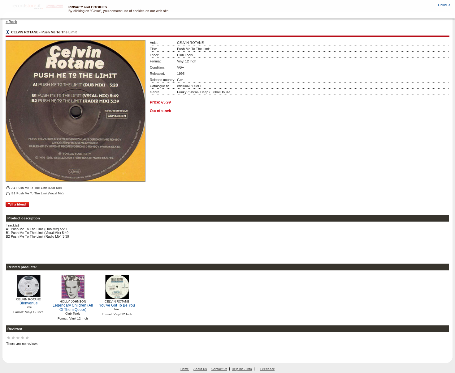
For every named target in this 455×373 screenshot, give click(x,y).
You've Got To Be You (117, 305)
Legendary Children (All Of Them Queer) (73, 307)
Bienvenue (29, 303)
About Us (200, 369)
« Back (11, 22)
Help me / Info (242, 369)
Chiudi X (444, 5)
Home (184, 369)
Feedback (267, 369)
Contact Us (219, 369)
